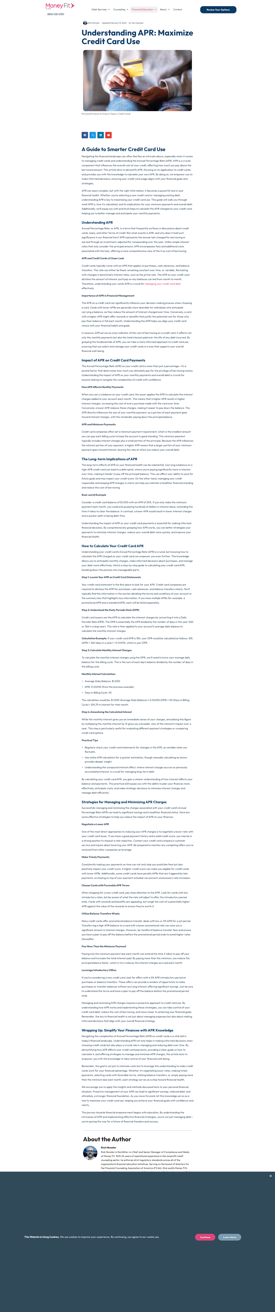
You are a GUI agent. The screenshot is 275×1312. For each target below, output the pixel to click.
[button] (85, 135)
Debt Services (99, 9)
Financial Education (142, 9)
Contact (177, 9)
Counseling (119, 9)
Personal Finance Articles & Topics (99, 113)
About (163, 9)
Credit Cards (124, 113)
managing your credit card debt (163, 283)
